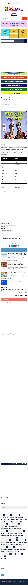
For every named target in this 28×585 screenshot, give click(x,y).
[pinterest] (16, 1)
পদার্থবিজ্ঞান (2, 556)
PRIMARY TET (15, 542)
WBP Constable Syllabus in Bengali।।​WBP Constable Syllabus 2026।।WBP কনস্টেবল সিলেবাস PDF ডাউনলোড (17, 255)
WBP (21, 549)
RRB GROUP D (12, 544)
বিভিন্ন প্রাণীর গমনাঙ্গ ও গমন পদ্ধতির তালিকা (11, 238)
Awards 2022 (12, 517)
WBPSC (2, 551)
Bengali (19, 517)
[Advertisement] (14, 58)
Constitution (17, 521)
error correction (4, 528)
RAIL (22, 542)
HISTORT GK (8, 533)
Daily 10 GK (3, 524)
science (20, 544)
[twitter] (5, 1)
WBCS (15, 549)
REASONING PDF (4, 544)
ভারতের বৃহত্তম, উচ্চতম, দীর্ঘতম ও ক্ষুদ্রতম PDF (16, 281)
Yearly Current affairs (11, 551)
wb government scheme (6, 549)
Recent (5, 463)
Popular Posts (14, 463)
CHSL (2, 521)
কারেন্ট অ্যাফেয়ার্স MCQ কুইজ (4, 553)
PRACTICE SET (21, 540)
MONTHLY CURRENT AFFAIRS (15, 535)
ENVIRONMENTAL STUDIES (12, 526)
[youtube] (14, 1)
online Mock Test (4, 540)
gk (1, 533)
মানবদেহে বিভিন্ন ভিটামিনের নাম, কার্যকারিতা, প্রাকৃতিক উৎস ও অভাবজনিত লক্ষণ (17, 273)
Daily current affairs (13, 524)
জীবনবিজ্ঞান (19, 553)
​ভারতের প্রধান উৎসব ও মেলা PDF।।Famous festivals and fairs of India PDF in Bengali (16, 264)
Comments (23, 463)
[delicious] (22, 1)
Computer (9, 521)
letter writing (17, 533)
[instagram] (9, 1)
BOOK (2, 519)
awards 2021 (3, 517)
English (2, 526)
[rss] (11, 1)
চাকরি (13, 553)
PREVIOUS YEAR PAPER (5, 542)
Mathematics (3, 535)
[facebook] (7, 1)
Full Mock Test (15, 528)
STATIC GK (14, 104)
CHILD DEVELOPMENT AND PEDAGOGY (17, 519)
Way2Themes (13, 581)
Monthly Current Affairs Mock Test (8, 537)
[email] (13, 1)
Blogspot (24, 581)
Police (14, 540)
